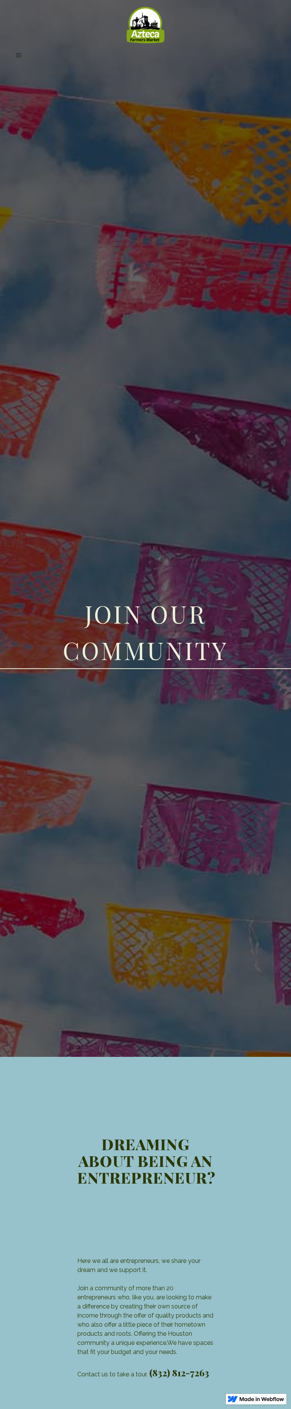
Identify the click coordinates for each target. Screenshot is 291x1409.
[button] (145, 55)
